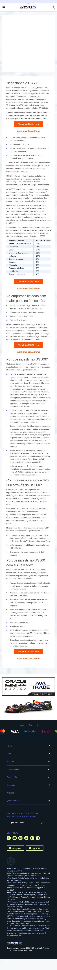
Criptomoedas (13, 769)
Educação (11, 785)
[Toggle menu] (3, 7)
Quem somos (13, 800)
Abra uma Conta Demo (28, 131)
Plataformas (12, 761)
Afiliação (10, 793)
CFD (9, 754)
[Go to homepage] (15, 943)
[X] (26, 838)
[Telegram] (38, 838)
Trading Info (12, 777)
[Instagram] (20, 838)
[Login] (53, 7)
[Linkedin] (32, 838)
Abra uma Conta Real (28, 124)
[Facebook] (9, 838)
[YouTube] (14, 838)
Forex (9, 746)
